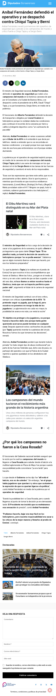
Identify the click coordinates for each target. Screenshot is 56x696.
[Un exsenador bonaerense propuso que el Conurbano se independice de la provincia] (8, 596)
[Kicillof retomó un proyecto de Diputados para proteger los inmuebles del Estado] (8, 585)
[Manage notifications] (50, 690)
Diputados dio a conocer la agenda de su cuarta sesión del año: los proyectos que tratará (25, 570)
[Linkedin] (23, 83)
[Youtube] (51, 685)
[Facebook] (5, 83)
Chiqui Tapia (46, 533)
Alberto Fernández (17, 533)
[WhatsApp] (17, 83)
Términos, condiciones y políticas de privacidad (28, 692)
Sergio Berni (8, 536)
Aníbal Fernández (32, 533)
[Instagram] (41, 685)
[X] (11, 83)
